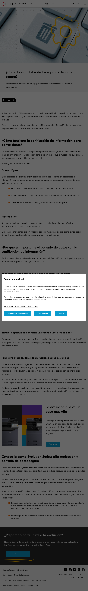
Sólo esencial (43, 313)
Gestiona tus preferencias (17, 313)
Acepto (61, 313)
